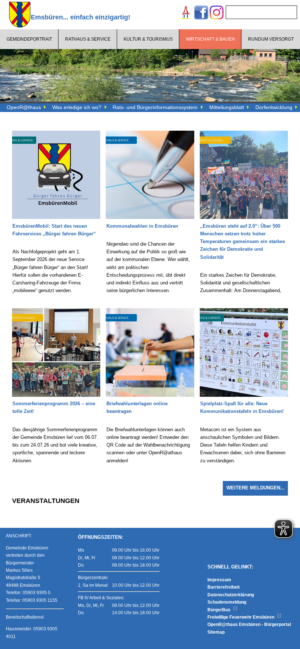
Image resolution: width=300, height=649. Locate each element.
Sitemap (216, 632)
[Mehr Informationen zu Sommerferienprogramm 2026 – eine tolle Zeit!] (56, 311)
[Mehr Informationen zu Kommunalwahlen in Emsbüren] (150, 134)
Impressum (219, 579)
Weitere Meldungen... (255, 488)
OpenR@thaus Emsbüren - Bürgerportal (249, 624)
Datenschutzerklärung (230, 594)
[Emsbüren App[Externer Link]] (186, 13)
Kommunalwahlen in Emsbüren (142, 226)
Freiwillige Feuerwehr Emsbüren (241, 617)
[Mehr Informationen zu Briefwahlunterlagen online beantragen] (150, 311)
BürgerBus (219, 609)
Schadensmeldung (226, 602)
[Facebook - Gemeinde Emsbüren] (201, 13)
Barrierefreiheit (223, 587)
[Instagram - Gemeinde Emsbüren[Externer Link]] (216, 13)
